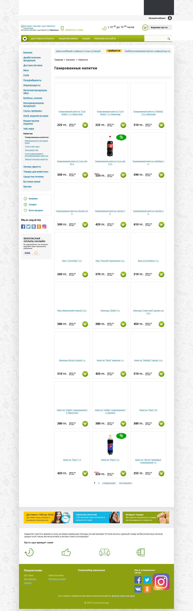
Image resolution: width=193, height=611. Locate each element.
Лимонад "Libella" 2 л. (110, 310)
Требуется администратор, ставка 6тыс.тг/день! (140, 51)
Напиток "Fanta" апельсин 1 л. (110, 360)
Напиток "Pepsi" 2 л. (110, 460)
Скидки (32, 204)
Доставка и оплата (42, 38)
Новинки (33, 198)
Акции (86, 38)
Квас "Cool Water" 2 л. (72, 261)
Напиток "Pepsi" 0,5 (148, 410)
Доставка (28, 575)
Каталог (70, 59)
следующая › (109, 483)
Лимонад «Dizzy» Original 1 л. (72, 360)
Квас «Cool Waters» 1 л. (148, 261)
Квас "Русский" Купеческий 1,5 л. (110, 261)
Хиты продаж (36, 210)
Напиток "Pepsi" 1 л (72, 460)
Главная (25, 38)
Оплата (28, 583)
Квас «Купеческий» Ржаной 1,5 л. (72, 310)
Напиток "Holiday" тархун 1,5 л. (148, 360)
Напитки (83, 59)
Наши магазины (68, 38)
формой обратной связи (123, 596)
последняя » (125, 483)
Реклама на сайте (105, 38)
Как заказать (30, 579)
